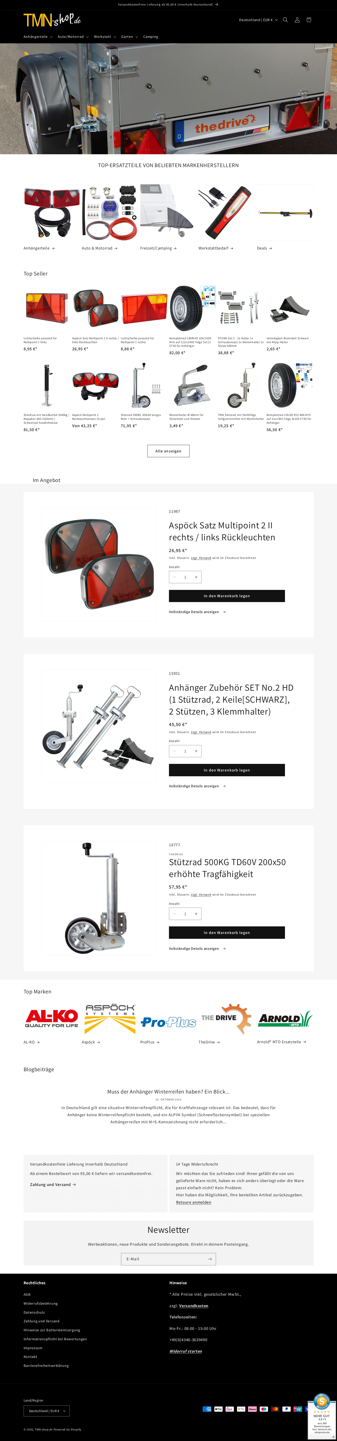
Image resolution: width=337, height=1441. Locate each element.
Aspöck (88, 1042)
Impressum (33, 1348)
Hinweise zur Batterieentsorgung (52, 1330)
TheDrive (207, 1042)
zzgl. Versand (201, 558)
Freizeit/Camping (156, 248)
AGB (27, 1294)
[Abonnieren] (210, 1259)
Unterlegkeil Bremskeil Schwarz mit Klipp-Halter (288, 340)
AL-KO (29, 1042)
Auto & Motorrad (97, 248)
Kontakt (30, 1356)
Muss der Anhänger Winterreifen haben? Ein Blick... (168, 1091)
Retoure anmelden (193, 1202)
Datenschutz (34, 1312)
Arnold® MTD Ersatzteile (279, 1041)
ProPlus (147, 1042)
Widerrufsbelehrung (41, 1303)
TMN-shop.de (44, 1429)
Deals (262, 248)
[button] (37, 36)
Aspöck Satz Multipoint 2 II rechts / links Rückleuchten (95, 340)
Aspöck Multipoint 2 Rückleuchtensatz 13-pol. (89, 417)
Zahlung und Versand (50, 1184)
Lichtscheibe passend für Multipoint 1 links (40, 340)
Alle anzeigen (168, 451)
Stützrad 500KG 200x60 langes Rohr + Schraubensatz (141, 417)
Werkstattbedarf (213, 248)
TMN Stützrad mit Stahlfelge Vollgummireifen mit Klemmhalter (241, 417)
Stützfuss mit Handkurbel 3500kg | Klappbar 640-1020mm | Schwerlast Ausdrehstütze (46, 419)
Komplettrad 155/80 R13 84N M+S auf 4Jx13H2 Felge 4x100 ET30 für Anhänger (289, 419)
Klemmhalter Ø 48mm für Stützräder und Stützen (186, 417)
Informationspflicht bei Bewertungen (55, 1339)
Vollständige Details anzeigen (194, 611)
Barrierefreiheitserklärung (46, 1365)
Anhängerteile (37, 248)
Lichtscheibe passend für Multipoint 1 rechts (137, 340)
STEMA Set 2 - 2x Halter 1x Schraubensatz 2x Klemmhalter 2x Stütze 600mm (241, 342)
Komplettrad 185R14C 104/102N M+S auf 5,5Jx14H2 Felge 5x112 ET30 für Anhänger (190, 342)
